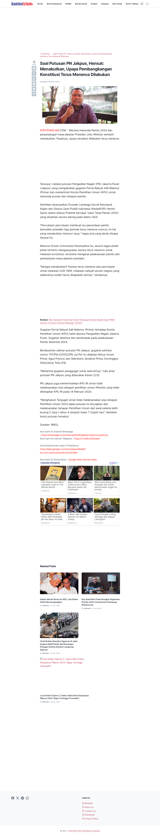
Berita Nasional (54, 4)
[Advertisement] (80, 30)
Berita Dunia (81, 4)
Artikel (94, 4)
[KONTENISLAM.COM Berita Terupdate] (22, 4)
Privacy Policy (91, 818)
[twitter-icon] (17, 798)
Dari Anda (117, 4)
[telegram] (34, 83)
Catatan (105, 4)
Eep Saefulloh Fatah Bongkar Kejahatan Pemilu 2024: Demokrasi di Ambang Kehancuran (101, 602)
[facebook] (34, 68)
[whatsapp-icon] (27, 798)
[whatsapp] (34, 78)
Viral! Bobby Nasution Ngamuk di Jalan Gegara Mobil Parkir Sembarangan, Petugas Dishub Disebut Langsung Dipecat (59, 645)
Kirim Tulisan (132, 4)
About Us (89, 807)
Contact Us (90, 811)
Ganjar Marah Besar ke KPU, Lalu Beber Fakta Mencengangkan (59, 600)
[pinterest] (34, 89)
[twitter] (34, 73)
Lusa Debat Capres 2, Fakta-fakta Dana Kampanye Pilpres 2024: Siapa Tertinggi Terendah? (64, 697)
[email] (34, 94)
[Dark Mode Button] (141, 3)
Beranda (88, 803)
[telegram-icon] (22, 798)
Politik (68, 4)
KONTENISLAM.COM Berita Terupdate (84, 831)
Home (40, 4)
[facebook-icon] (12, 798)
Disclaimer (89, 814)
